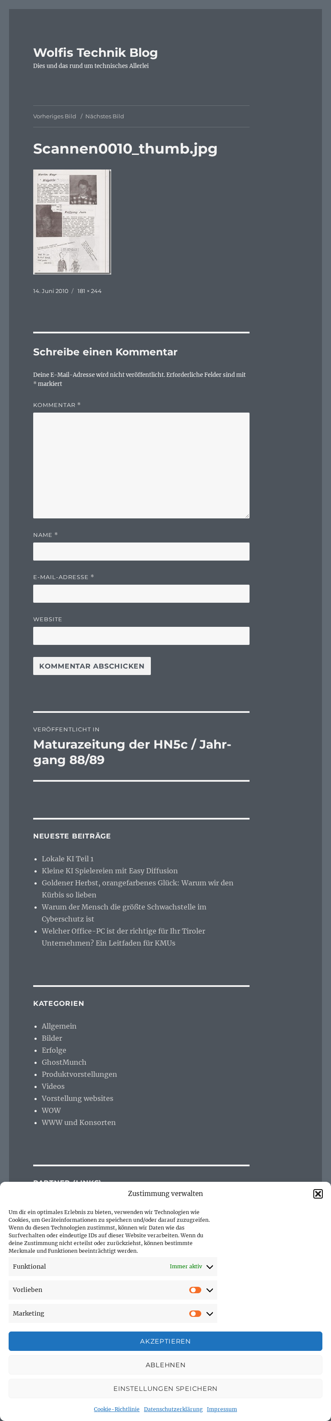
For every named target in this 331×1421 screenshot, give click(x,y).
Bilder (52, 1038)
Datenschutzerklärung (173, 1409)
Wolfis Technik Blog (95, 52)
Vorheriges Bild (54, 116)
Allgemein (59, 1026)
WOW (51, 1110)
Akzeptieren (165, 1341)
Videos (53, 1086)
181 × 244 (90, 290)
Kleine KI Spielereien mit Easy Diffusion (110, 870)
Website (47, 619)
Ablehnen (166, 1365)
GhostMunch (64, 1062)
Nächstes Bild (104, 116)
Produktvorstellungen (79, 1074)
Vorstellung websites (77, 1098)
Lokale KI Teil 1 (68, 858)
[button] (318, 1194)
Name (45, 535)
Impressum (222, 1409)
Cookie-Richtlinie (117, 1409)
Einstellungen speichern (165, 1388)
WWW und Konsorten (79, 1122)
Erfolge (54, 1050)
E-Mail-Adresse (63, 577)
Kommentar (57, 405)
